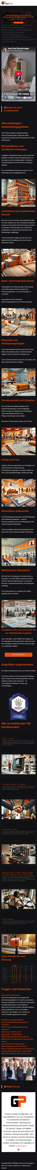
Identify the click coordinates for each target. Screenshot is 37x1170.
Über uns (4, 1165)
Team (10, 1165)
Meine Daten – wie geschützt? (11, 1034)
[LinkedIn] (18, 1149)
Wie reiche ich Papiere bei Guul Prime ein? (16, 1053)
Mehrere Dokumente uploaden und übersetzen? (17, 1049)
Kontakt (3, 1168)
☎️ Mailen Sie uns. (12, 1086)
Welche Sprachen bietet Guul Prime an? (15, 1037)
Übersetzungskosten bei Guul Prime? (14, 1046)
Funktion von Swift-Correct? (11, 1032)
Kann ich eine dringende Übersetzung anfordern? (14, 1028)
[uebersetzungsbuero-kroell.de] (7, 2)
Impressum (17, 1165)
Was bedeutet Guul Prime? (10, 995)
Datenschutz (26, 1165)
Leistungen (29, 1163)
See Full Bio (21, 1146)
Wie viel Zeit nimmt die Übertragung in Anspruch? (14, 1023)
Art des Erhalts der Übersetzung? (13, 1044)
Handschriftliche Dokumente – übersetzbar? (16, 1051)
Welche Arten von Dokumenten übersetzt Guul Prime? (17, 1040)
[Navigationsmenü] (33, 3)
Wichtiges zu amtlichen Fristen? (12, 1020)
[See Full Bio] (27, 1145)
